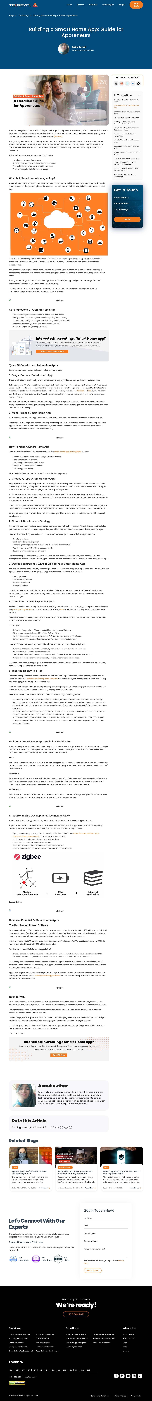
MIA (34, 1370)
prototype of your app (22, 609)
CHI (41, 1370)
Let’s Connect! (76, 1314)
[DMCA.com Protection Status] (17, 1382)
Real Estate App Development (76, 1343)
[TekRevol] (42, 4)
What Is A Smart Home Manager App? (126, 100)
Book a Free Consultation (52, 351)
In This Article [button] (123, 95)
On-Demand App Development (77, 1338)
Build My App (59, 1055)
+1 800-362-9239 (15, 1377)
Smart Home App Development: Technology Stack (126, 129)
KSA (82, 1370)
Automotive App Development (76, 1334)
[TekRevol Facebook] (116, 1375)
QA (71, 1370)
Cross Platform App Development (21, 1351)
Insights (122, 5)
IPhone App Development (18, 1338)
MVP (62, 609)
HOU (10, 1370)
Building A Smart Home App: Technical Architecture (124, 123)
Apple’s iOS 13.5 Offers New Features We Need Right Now (29, 1172)
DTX (23, 1370)
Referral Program (129, 1338)
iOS (89, 391)
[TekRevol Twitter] (122, 1375)
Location (126, 1351)
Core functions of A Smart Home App (126, 106)
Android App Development (45, 1334)
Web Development (42, 1338)
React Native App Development (47, 1351)
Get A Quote (136, 4)
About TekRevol (128, 1334)
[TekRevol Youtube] (128, 1375)
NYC (47, 1370)
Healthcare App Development (103, 1334)
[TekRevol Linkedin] (140, 1375)
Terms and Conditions (100, 1396)
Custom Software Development (20, 1334)
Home (69, 5)
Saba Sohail (79, 47)
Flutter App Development (44, 1347)
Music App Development (101, 1343)
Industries (93, 5)
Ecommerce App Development (104, 1338)
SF (29, 1370)
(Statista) (58, 136)
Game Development (16, 1343)
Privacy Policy (120, 1396)
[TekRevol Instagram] (134, 1375)
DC (53, 1370)
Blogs (11, 15)
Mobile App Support (43, 1343)
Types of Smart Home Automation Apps (127, 113)
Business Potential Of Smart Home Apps (124, 135)
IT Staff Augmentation (74, 1347)
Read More (43, 1188)
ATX (17, 1370)
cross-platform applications (47, 975)
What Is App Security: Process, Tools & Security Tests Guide (121, 1172)
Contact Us (136, 1396)
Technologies (108, 5)
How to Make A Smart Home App (126, 118)
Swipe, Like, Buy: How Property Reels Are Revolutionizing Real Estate (75, 1172)
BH (76, 1370)
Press (125, 1347)
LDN (88, 1370)
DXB (64, 1370)
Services (80, 5)
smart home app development (67, 452)
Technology (24, 15)
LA (58, 1370)
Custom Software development (26, 836)
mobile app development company (42, 678)
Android (80, 391)
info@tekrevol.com (31, 1377)
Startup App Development (18, 1347)
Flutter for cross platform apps (86, 833)
